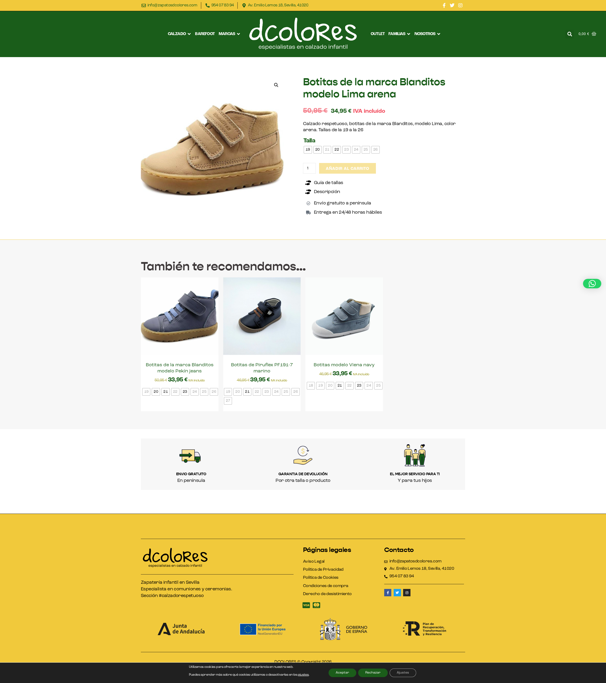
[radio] (308, 149)
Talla (309, 141)
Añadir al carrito (347, 169)
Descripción (327, 192)
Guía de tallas (328, 183)
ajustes (303, 675)
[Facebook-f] (444, 5)
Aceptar (342, 672)
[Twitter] (452, 5)
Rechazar (373, 672)
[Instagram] (460, 5)
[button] (179, 34)
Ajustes (403, 672)
